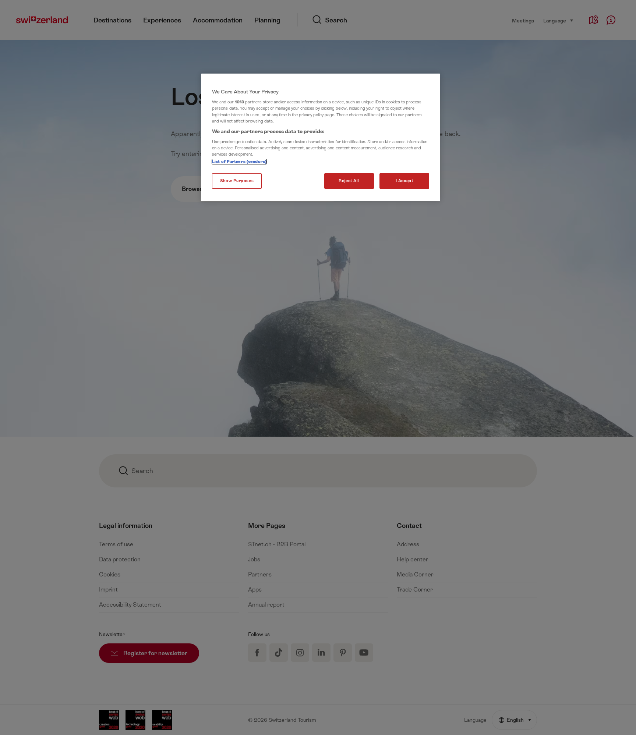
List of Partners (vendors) (239, 161)
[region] (320, 138)
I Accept (404, 180)
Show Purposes (237, 180)
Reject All (349, 180)
